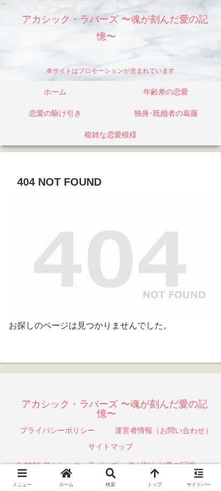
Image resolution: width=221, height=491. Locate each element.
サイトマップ (110, 446)
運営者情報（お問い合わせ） (163, 430)
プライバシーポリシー (57, 430)
